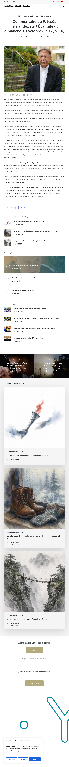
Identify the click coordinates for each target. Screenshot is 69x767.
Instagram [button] (24, 659)
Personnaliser (12, 759)
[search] (60, 6)
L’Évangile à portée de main (28, 16)
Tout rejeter (23, 759)
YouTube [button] (43, 659)
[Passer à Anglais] (58, 2)
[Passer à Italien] (54, 2)
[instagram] (11, 1)
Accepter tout (35, 759)
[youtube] (7, 1)
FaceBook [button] (34, 659)
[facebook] (4, 1)
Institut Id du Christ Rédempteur (17, 6)
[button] (64, 6)
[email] (14, 1)
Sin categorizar (46, 16)
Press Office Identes (27, 37)
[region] (23, 750)
